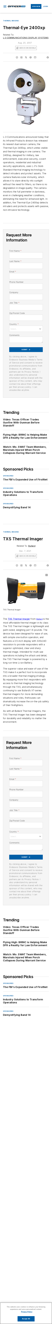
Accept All (26, 1319)
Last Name (15, 261)
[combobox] (26, 329)
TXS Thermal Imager (19, 619)
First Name (15, 251)
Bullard (31, 546)
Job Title (14, 302)
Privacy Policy (26, 1312)
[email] (35, 57)
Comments (14, 335)
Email (12, 271)
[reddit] (30, 57)
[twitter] (26, 57)
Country (14, 324)
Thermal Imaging (11, 21)
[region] (26, 1313)
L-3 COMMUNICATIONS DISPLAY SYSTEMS (26, 37)
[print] (47, 57)
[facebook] (17, 57)
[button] (5, 6)
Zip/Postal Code (17, 313)
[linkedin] (21, 57)
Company (13, 292)
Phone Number (16, 282)
